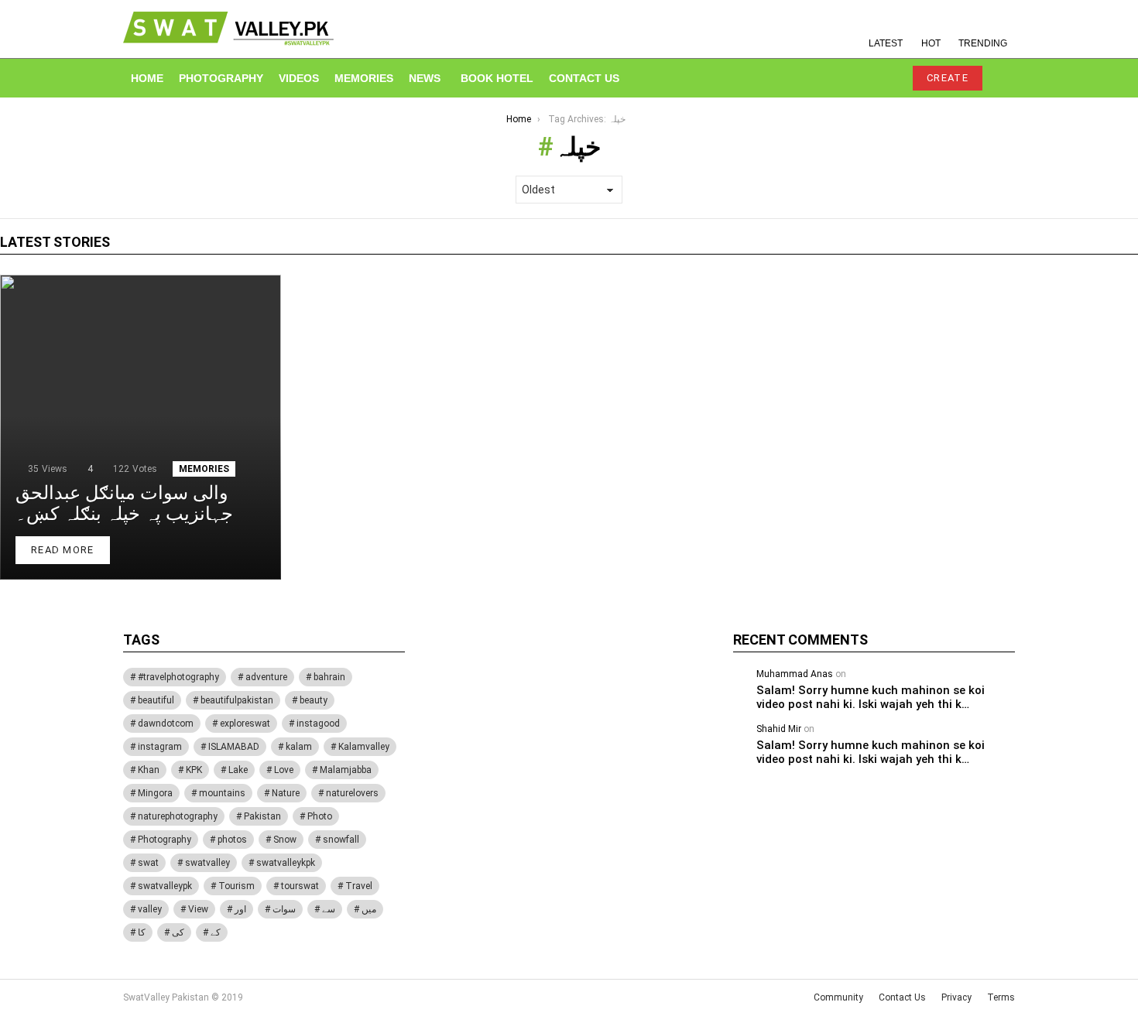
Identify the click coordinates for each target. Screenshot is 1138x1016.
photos (232, 839)
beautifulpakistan (237, 700)
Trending (982, 43)
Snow (284, 839)
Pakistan (262, 816)
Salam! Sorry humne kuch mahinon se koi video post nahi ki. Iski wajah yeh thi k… (870, 697)
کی (178, 932)
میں (369, 909)
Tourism (236, 886)
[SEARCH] (852, 78)
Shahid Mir (778, 729)
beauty (313, 700)
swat (148, 862)
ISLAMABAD (233, 746)
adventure (266, 677)
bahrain (329, 677)
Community (838, 997)
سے (328, 909)
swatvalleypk (165, 886)
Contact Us (902, 997)
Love (283, 770)
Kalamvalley (363, 746)
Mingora (155, 793)
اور (240, 909)
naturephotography (178, 816)
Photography (221, 78)
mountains (222, 793)
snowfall (341, 839)
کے (216, 932)
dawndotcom (166, 723)
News (424, 78)
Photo (319, 816)
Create (947, 78)
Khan (148, 770)
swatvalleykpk (285, 862)
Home (147, 78)
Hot (931, 43)
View (198, 909)
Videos (299, 78)
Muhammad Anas (794, 674)
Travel (358, 886)
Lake (238, 770)
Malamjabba (346, 770)
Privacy (956, 997)
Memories (363, 78)
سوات (284, 909)
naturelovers (352, 793)
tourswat (300, 886)
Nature (286, 793)
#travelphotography (178, 677)
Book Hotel (497, 78)
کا (142, 932)
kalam (299, 746)
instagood (318, 723)
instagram (160, 746)
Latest (886, 43)
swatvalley (207, 862)
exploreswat (245, 723)
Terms (1001, 997)
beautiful (156, 700)
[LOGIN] (884, 78)
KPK (194, 770)
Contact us (584, 78)
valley (150, 909)
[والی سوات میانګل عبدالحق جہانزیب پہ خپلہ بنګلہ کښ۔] (140, 427)
